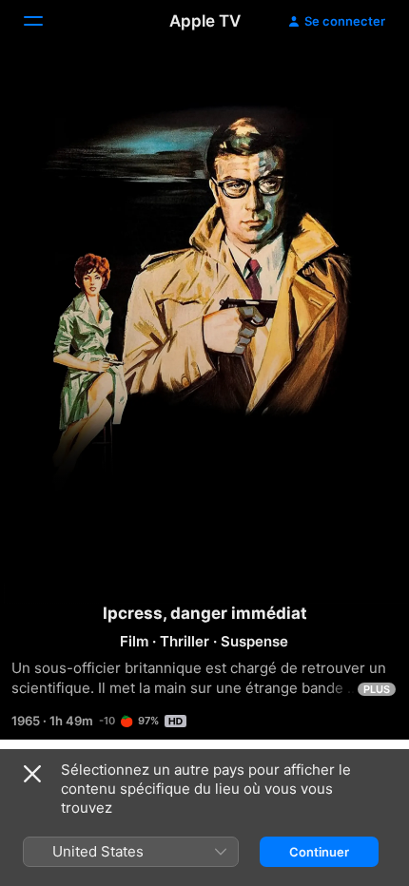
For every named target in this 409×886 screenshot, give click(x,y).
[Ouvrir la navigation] (45, 21)
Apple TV (205, 20)
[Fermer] (32, 773)
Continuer (319, 851)
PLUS (376, 689)
